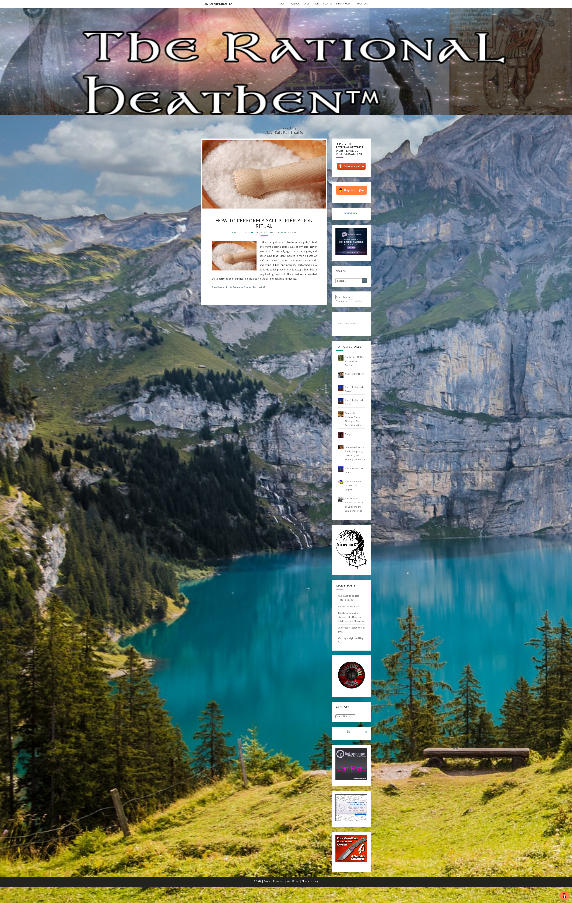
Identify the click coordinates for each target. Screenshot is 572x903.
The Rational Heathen (217, 3)
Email (306, 3)
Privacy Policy (343, 3)
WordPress (293, 881)
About (282, 3)
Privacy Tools (362, 3)
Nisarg (314, 881)
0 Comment (291, 232)
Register (327, 3)
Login (316, 3)
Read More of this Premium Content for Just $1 (238, 287)
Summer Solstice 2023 (349, 606)
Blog (347, 434)
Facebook (295, 3)
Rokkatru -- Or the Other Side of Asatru (354, 360)
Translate (358, 301)
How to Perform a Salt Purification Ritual (264, 223)
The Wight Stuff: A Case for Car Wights (354, 485)
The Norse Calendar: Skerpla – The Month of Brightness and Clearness (351, 616)
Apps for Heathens (354, 373)
